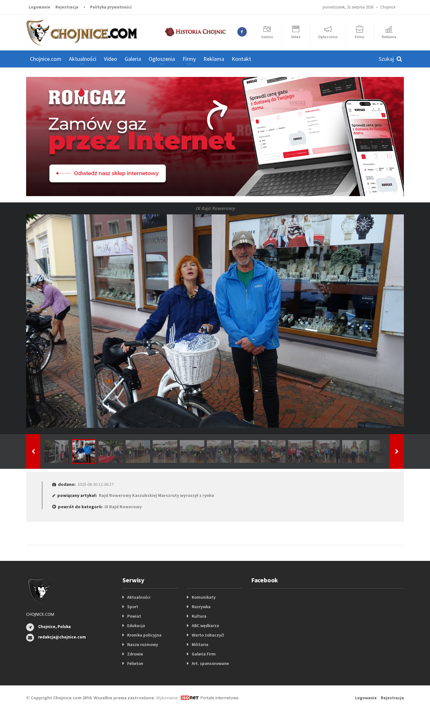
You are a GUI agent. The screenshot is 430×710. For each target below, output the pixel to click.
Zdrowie (135, 654)
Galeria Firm (204, 654)
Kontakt (241, 58)
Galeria (133, 58)
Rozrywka (201, 606)
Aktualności (138, 597)
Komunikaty (204, 597)
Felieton (135, 663)
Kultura (199, 616)
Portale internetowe (220, 698)
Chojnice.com (45, 58)
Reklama (213, 58)
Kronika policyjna (144, 635)
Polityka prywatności (111, 7)
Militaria (200, 644)
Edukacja (136, 625)
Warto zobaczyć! (208, 635)
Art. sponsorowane (210, 663)
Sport (132, 606)
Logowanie (39, 7)
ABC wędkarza (205, 625)
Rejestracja (66, 7)
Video (110, 58)
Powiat (134, 616)
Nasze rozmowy (142, 644)
